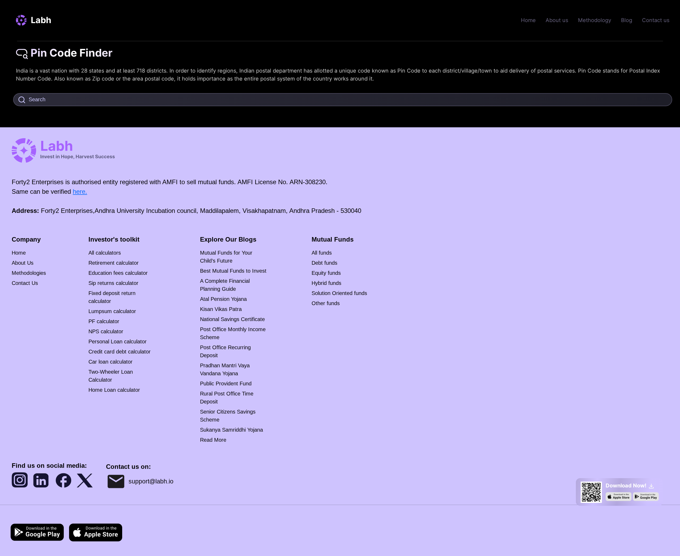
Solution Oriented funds (339, 293)
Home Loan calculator (114, 390)
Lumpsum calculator (112, 311)
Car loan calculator (110, 362)
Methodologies (29, 273)
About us (557, 20)
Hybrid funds (326, 283)
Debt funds (324, 263)
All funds (322, 253)
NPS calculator (105, 331)
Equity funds (326, 273)
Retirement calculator (113, 263)
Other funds (326, 303)
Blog (626, 20)
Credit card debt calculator (119, 352)
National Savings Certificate (232, 319)
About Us (22, 263)
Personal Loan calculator (117, 341)
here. (80, 191)
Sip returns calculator (113, 283)
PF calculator (103, 321)
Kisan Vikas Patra (221, 309)
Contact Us (25, 283)
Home (528, 20)
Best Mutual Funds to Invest (233, 271)
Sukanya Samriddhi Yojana (231, 430)
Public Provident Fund (226, 383)
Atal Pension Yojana (223, 299)
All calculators (104, 253)
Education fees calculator (118, 273)
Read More (213, 440)
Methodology (594, 20)
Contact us (655, 20)
